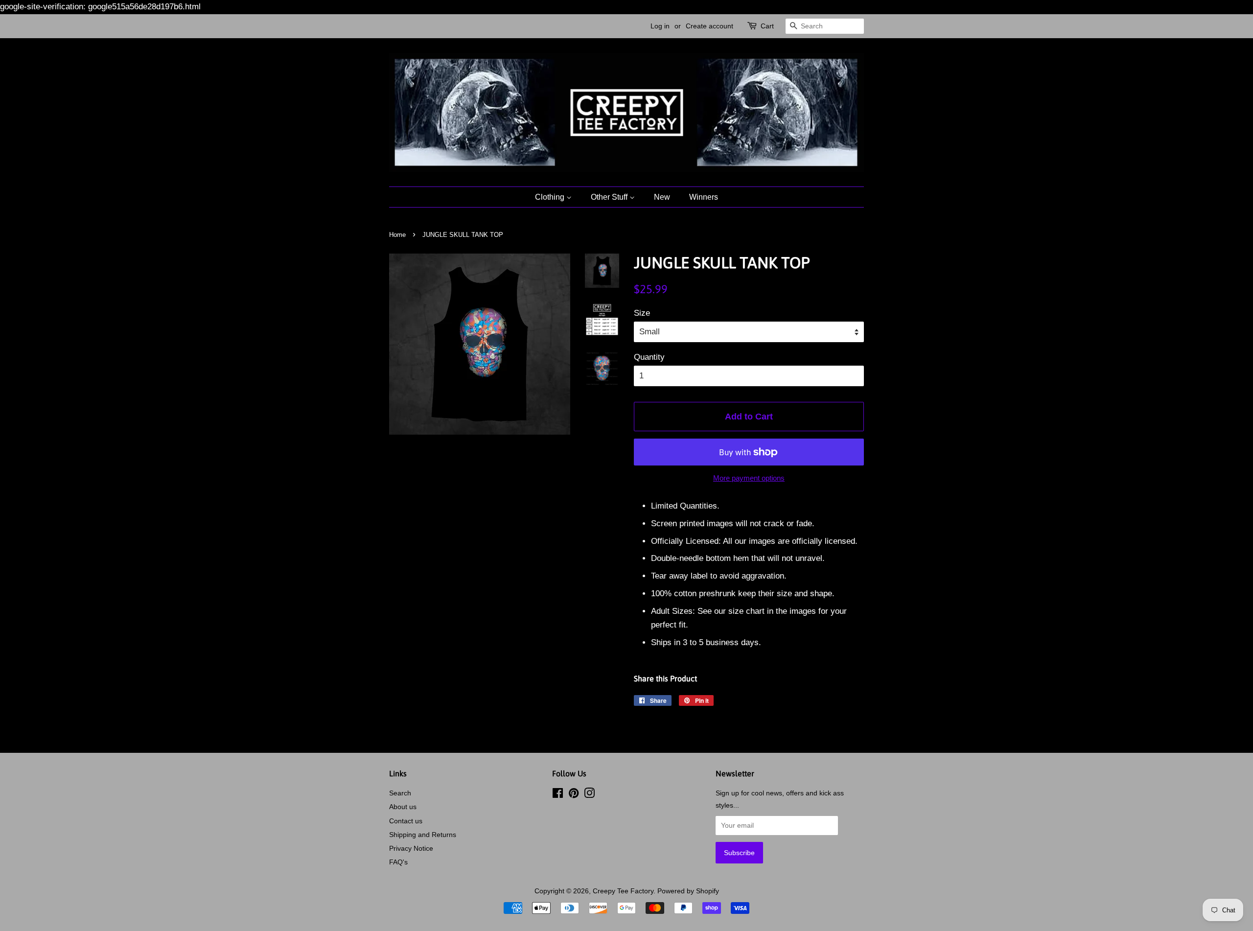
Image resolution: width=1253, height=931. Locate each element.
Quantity (649, 357)
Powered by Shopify (688, 891)
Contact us (405, 821)
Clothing (550, 197)
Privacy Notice (411, 848)
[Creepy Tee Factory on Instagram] (589, 795)
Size (642, 313)
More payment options (749, 478)
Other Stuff (610, 197)
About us (403, 807)
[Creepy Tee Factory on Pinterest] (573, 795)
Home (397, 234)
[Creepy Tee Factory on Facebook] (557, 795)
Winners (703, 197)
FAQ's (398, 862)
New (662, 197)
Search (400, 793)
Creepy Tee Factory (623, 891)
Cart (767, 26)
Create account (709, 26)
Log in (660, 26)
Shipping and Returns (422, 834)
